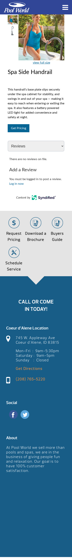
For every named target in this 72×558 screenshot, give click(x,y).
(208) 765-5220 (30, 379)
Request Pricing (14, 236)
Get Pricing (18, 128)
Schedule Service (13, 266)
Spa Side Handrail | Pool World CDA (16, 7)
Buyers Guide (57, 236)
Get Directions (29, 368)
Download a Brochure (35, 236)
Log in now (16, 183)
